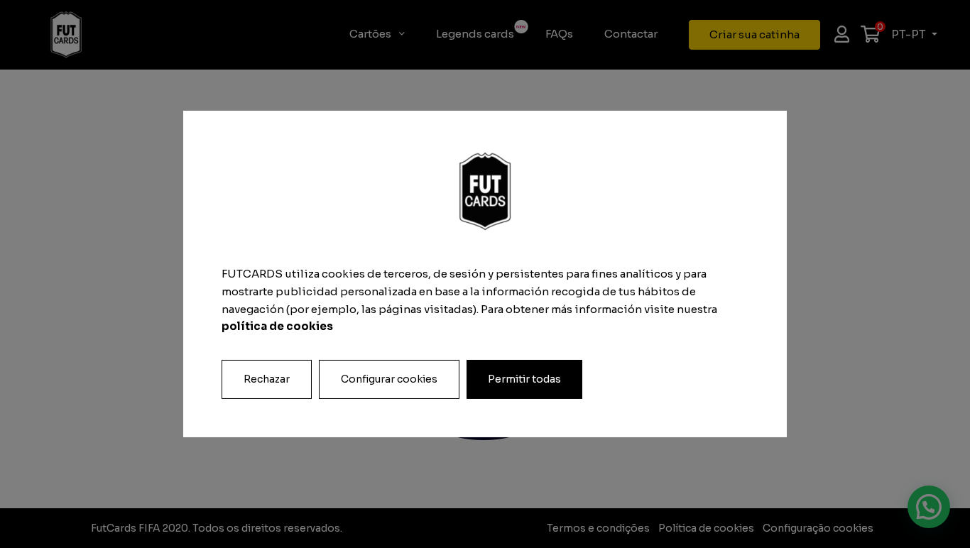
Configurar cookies (389, 379)
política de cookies (277, 326)
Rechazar (267, 379)
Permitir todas (524, 379)
